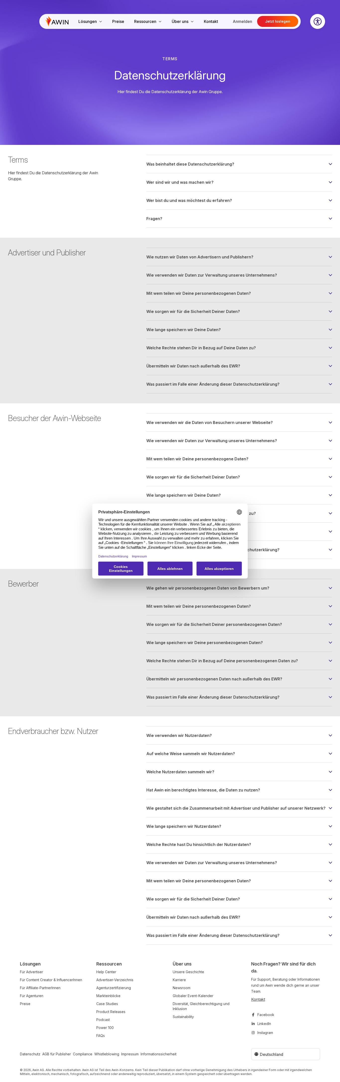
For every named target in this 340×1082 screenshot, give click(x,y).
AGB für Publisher (56, 1054)
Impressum (130, 1054)
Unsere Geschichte (188, 972)
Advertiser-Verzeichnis (114, 980)
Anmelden (242, 21)
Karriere (179, 980)
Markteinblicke (108, 996)
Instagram (265, 1032)
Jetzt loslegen (277, 21)
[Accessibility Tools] (317, 21)
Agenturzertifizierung (113, 988)
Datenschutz (30, 1054)
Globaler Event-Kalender (193, 996)
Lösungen (87, 21)
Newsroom (181, 988)
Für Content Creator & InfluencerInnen (51, 980)
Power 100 (105, 1027)
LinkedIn (264, 1024)
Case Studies (107, 1004)
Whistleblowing (106, 1054)
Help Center (106, 972)
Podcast (103, 1020)
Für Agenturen (31, 996)
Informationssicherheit (158, 1054)
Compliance (82, 1054)
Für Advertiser (31, 972)
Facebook (265, 1015)
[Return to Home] (57, 21)
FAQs (100, 1035)
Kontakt (211, 21)
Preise (118, 21)
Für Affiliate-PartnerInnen (40, 988)
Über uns (180, 21)
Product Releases (110, 1012)
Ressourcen (145, 21)
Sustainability (183, 1017)
